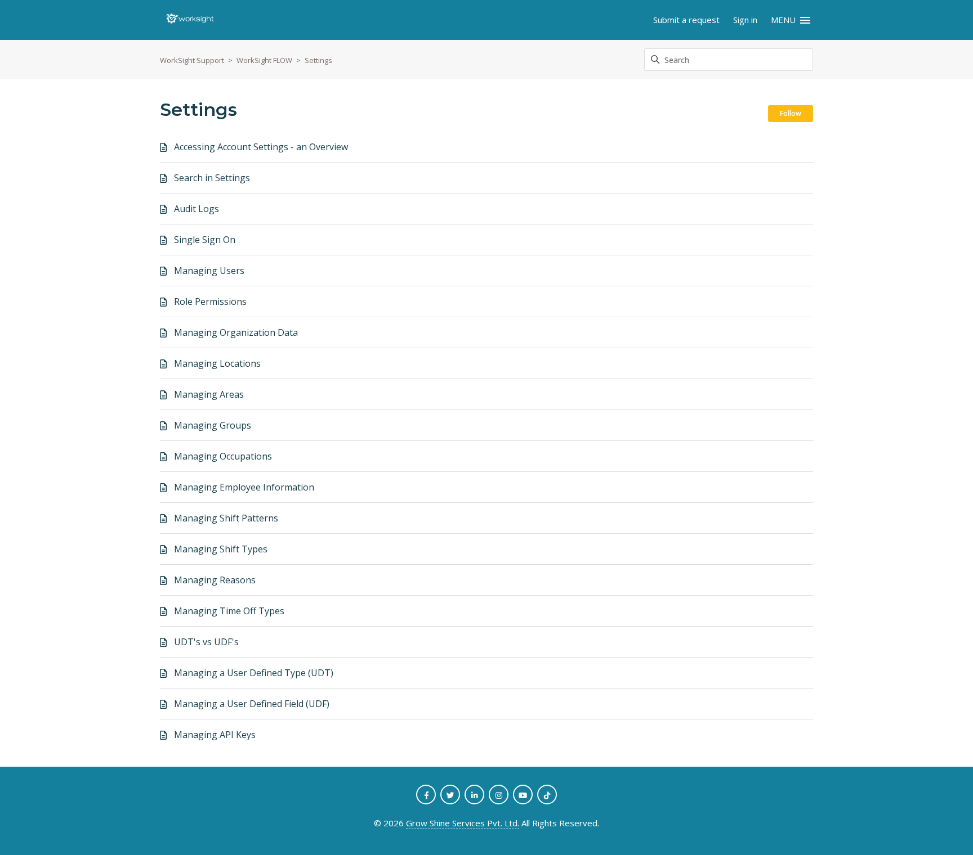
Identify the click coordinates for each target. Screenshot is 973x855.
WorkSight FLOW (264, 60)
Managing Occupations (223, 456)
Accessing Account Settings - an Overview (261, 147)
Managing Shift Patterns (226, 518)
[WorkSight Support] (190, 20)
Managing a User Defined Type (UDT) (253, 673)
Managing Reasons (215, 580)
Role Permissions (210, 301)
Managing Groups (212, 425)
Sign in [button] (745, 19)
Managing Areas (209, 394)
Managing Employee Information (244, 487)
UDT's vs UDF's (206, 642)
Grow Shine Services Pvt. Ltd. (462, 823)
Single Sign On (204, 239)
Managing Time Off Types (229, 611)
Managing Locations (217, 363)
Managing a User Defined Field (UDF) (251, 704)
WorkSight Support (192, 60)
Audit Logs (196, 208)
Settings (318, 60)
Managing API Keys (215, 734)
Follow (790, 113)
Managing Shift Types (220, 549)
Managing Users (209, 270)
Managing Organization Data (236, 332)
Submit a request (686, 19)
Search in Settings (212, 178)
